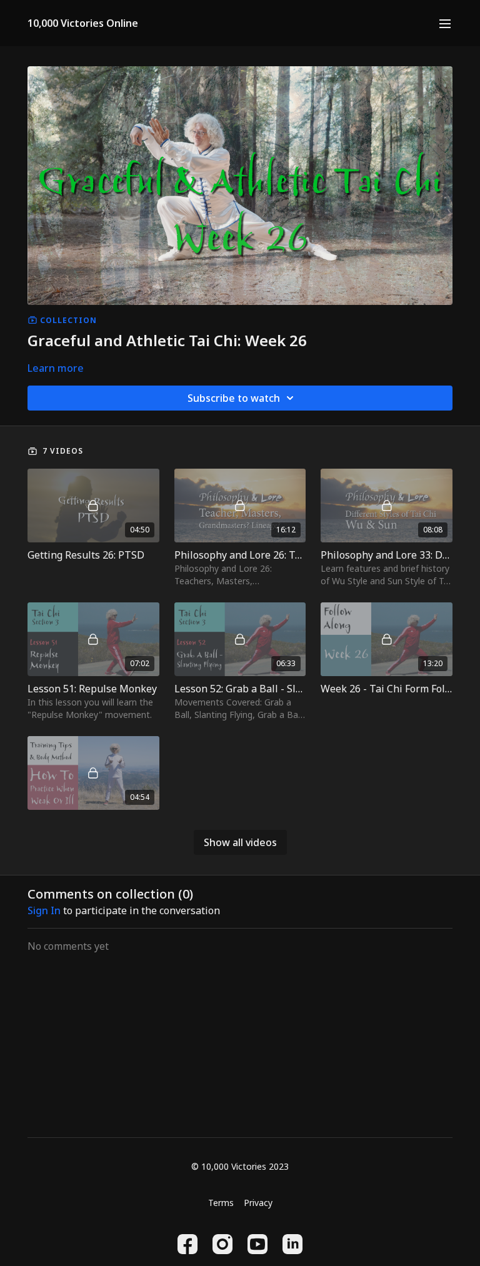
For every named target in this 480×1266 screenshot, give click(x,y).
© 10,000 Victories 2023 (240, 1166)
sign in (44, 910)
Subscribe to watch (234, 398)
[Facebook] (188, 1244)
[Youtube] (258, 1244)
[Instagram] (222, 1244)
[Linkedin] (292, 1244)
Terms (221, 1203)
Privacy (258, 1203)
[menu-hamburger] (445, 23)
